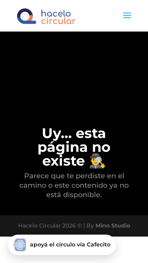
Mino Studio (113, 225)
